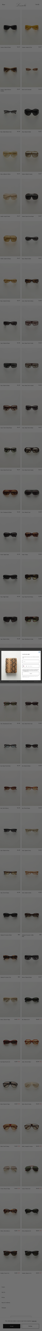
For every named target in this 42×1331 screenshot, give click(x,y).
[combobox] (24, 666)
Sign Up (31, 673)
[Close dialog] (39, 652)
